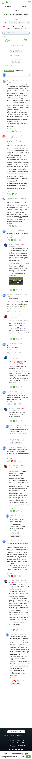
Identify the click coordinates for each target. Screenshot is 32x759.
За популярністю (9, 70)
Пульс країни (20, 742)
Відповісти (9, 128)
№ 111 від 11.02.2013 (19, 29)
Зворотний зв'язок (16, 731)
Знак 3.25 (17, 363)
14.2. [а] (13, 22)
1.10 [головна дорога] (13, 209)
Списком (24, 6)
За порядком (19, 70)
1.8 (20, 207)
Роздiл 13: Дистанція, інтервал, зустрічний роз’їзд (7, 39)
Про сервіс (12, 740)
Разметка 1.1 (12, 471)
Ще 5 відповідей (15, 442)
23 (7, 226)
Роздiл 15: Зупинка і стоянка (25, 39)
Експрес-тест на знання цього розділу (17, 14)
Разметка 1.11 (23, 486)
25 (7, 193)
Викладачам (20, 740)
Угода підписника (22, 745)
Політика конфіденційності (10, 746)
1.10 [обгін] (23, 328)
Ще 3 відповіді (15, 683)
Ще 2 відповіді (15, 536)
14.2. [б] (21, 22)
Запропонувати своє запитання (9, 736)
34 (7, 131)
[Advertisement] (16, 707)
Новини (13, 742)
